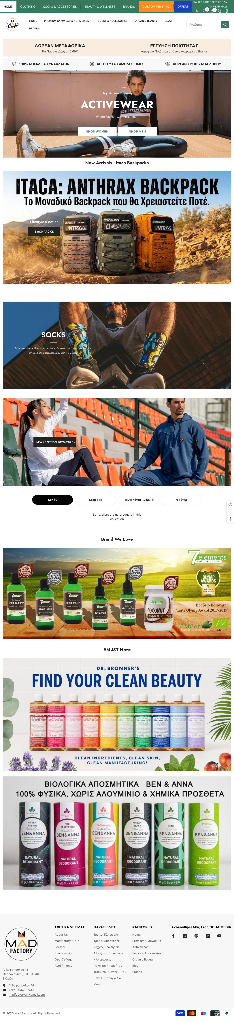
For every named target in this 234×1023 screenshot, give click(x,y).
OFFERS (183, 6)
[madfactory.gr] (117, 227)
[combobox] (203, 24)
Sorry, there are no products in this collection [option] (117, 517)
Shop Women (97, 131)
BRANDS (129, 6)
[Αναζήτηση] (207, 24)
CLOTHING (27, 6)
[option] (117, 114)
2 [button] (119, 151)
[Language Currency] (227, 11)
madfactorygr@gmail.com (27, 994)
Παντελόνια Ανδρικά (139, 500)
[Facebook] (173, 935)
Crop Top (95, 500)
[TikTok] (207, 935)
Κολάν (52, 500)
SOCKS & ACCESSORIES (60, 6)
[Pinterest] (196, 935)
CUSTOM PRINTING (156, 6)
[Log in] (197, 11)
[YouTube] (219, 935)
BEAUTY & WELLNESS (99, 6)
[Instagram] (184, 935)
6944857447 (25, 990)
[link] (60, 47)
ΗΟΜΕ (8, 6)
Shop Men (137, 131)
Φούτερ (181, 500)
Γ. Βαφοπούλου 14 (21, 985)
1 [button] (115, 151)
